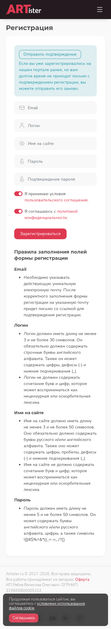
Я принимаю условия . (57, 197)
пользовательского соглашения (56, 200)
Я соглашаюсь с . (51, 214)
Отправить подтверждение (50, 54)
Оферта (82, 579)
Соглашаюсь (23, 618)
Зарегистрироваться (40, 234)
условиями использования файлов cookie (47, 606)
